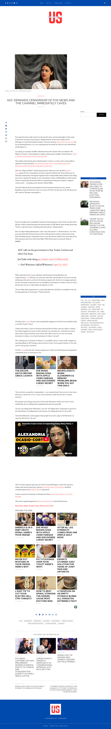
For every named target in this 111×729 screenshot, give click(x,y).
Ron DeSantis (92, 327)
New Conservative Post (44, 501)
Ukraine (83, 332)
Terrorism (84, 329)
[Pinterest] (12, 3)
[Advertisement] (55, 41)
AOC (21, 620)
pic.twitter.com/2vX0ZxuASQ (53, 259)
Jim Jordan (93, 316)
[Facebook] (5, 3)
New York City (95, 325)
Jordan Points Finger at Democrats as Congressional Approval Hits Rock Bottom (44, 663)
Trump (90, 329)
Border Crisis (85, 304)
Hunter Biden (85, 313)
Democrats (37, 620)
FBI (102, 309)
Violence (61, 623)
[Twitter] (8, 3)
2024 (86, 300)
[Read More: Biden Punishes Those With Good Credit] (34, 506)
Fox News (46, 620)
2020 (82, 300)
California (93, 304)
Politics (48, 3)
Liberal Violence (67, 620)
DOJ (90, 309)
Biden (102, 300)
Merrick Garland (92, 320)
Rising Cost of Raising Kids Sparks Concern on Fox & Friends (66, 658)
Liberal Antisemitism (97, 318)
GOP (98, 311)
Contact (45, 726)
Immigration (93, 313)
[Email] (17, 3)
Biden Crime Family (86, 302)
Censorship (28, 620)
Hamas (102, 311)
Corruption (91, 307)
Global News (58, 3)
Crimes (98, 307)
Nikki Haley (84, 327)
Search (82, 112)
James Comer (84, 316)
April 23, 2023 (60, 264)
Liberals (83, 320)
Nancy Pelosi (85, 322)
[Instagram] (10, 3)
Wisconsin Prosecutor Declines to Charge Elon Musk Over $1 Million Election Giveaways (96, 189)
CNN (103, 304)
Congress (84, 307)
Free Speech (55, 620)
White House (90, 332)
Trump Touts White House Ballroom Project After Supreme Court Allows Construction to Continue (98, 226)
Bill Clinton (96, 302)
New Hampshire (85, 325)
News (41, 3)
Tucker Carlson (51, 623)
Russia (100, 327)
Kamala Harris (85, 318)
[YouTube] (14, 3)
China (99, 304)
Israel (103, 313)
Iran (99, 313)
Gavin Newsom (92, 311)
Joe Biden (100, 316)
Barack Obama (96, 300)
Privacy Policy (63, 726)
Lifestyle (68, 3)
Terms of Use (54, 726)
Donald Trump (96, 309)
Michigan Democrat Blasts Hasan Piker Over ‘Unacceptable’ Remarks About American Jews (98, 208)
